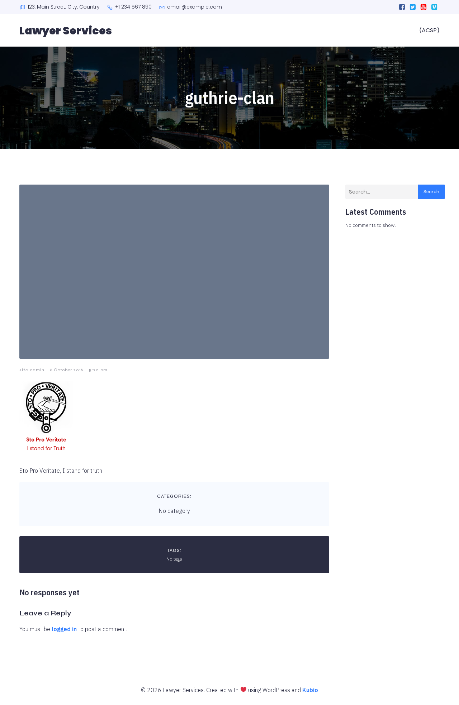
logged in (64, 629)
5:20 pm (98, 369)
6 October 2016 (66, 369)
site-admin (31, 369)
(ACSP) (429, 30)
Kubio (310, 690)
